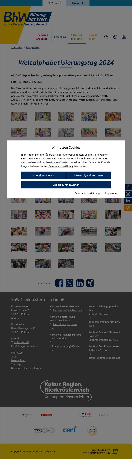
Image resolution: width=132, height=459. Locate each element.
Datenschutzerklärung (61, 166)
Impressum (111, 193)
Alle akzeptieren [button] (43, 175)
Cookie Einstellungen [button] (66, 184)
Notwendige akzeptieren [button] (88, 175)
